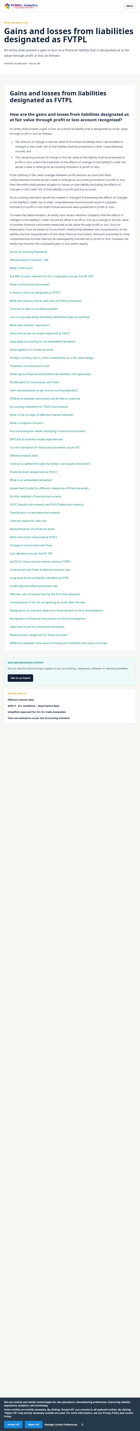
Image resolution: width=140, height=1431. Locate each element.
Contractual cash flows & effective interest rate (40, 570)
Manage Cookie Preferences (61, 1424)
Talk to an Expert (20, 678)
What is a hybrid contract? (26, 423)
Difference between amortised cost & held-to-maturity (45, 398)
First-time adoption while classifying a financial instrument (47, 431)
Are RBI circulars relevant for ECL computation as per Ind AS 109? (52, 276)
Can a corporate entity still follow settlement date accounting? (50, 317)
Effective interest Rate (24, 455)
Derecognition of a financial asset (31, 350)
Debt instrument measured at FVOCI (33, 537)
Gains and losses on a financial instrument (37, 627)
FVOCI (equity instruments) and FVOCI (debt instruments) (47, 504)
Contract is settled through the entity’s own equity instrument (50, 464)
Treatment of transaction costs (30, 366)
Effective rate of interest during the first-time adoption (45, 594)
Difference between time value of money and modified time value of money (58, 643)
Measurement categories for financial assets (38, 635)
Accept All (13, 1424)
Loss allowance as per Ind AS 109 (31, 553)
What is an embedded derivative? (31, 480)
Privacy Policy (111, 1413)
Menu (129, 5)
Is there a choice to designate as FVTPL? (35, 292)
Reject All (33, 1424)
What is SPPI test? (21, 268)
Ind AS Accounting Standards (28, 252)
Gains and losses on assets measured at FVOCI (40, 333)
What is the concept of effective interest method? (41, 415)
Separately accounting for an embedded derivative (42, 341)
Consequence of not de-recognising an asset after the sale (47, 602)
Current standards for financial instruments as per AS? (45, 447)
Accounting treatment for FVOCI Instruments (39, 407)
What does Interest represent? (29, 325)
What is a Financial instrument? (30, 284)
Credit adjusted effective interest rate (34, 586)
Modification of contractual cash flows (34, 382)
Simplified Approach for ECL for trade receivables (37, 712)
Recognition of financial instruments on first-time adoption (48, 618)
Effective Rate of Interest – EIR (29, 260)
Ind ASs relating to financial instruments (36, 496)
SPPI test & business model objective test (36, 439)
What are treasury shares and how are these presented (45, 301)
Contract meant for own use (28, 521)
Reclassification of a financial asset (32, 529)
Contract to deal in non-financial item (34, 309)
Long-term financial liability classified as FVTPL (39, 578)
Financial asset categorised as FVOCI (33, 472)
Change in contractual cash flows (31, 545)
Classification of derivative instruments (35, 513)
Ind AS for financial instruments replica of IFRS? (40, 561)
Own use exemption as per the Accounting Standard (43, 390)
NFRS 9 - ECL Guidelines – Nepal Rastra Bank (34, 705)
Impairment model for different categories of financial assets (49, 488)
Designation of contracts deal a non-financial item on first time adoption (56, 610)
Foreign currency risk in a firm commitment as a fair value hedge (51, 358)
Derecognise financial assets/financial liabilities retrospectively (50, 374)
